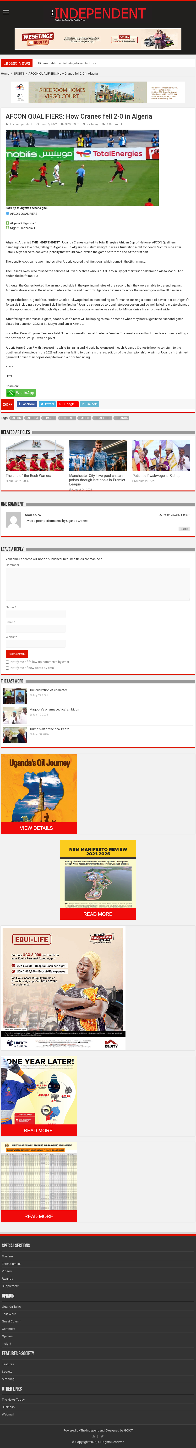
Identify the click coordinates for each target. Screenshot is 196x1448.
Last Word (9, 1314)
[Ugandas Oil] (39, 793)
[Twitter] (102, 1436)
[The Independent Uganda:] (98, 13)
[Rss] (93, 1436)
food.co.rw (33, 515)
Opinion (7, 1336)
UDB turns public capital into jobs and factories (65, 63)
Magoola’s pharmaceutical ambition (54, 709)
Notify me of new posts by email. (33, 668)
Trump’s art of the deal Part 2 (49, 729)
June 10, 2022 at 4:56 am (174, 514)
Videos (7, 1271)
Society (7, 1371)
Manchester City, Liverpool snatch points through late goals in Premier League (97, 479)
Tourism (7, 1256)
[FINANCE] (39, 1182)
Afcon (16, 418)
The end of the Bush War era (28, 475)
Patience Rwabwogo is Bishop (156, 475)
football (67, 418)
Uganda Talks (11, 1306)
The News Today (87, 124)
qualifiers (103, 418)
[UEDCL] (39, 1096)
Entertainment (11, 1264)
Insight (6, 1343)
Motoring (8, 1379)
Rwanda (7, 1278)
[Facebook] (97, 1436)
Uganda (122, 418)
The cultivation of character (48, 690)
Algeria (32, 418)
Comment (12, 565)
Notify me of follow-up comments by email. (40, 662)
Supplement (10, 1286)
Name (11, 607)
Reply (184, 528)
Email (10, 622)
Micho (85, 418)
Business (8, 1407)
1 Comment (114, 124)
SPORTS (18, 73)
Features (8, 1364)
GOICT (128, 1430)
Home (5, 73)
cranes (49, 418)
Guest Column (11, 1321)
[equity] (63, 988)
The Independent (21, 124)
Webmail (8, 1414)
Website (11, 637)
